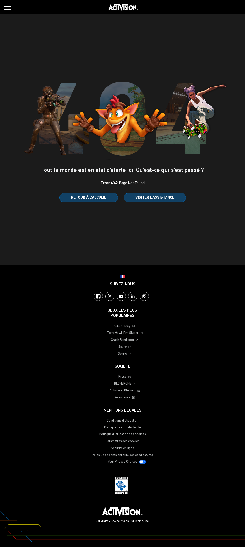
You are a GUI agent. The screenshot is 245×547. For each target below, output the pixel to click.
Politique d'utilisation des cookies (122, 434)
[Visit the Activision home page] (123, 7)
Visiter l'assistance (154, 198)
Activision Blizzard (123, 390)
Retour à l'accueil (88, 198)
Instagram (144, 296)
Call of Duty (122, 326)
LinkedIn (132, 296)
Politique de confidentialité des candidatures (122, 455)
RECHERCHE (122, 383)
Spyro (122, 347)
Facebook (98, 296)
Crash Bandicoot (122, 340)
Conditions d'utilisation (122, 420)
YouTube (121, 296)
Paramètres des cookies (122, 441)
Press (122, 377)
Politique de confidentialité (122, 427)
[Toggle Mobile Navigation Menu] (7, 7)
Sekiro (122, 354)
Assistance (122, 397)
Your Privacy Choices (122, 462)
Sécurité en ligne (122, 448)
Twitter (109, 296)
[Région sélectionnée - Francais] (122, 276)
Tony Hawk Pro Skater (122, 333)
